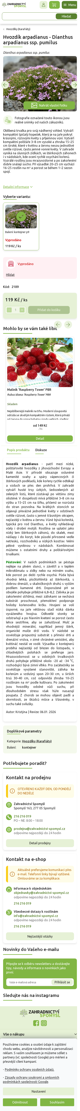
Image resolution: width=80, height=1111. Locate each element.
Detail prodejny (38, 842)
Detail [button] (39, 433)
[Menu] (67, 5)
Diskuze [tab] (41, 444)
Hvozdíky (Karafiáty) (37, 740)
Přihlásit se (59, 985)
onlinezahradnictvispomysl (35, 1026)
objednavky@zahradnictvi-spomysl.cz (41, 896)
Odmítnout (20, 1102)
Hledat (63, 16)
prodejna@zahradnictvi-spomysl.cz (39, 827)
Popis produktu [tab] (18, 444)
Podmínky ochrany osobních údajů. (29, 1069)
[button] (38, 420)
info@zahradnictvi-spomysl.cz (36, 919)
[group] (38, 385)
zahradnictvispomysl (42, 1026)
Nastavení (39, 1091)
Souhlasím (57, 1102)
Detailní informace (16, 184)
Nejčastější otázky (38, 939)
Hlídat (10, 271)
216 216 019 (22, 815)
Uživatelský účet (40, 5)
